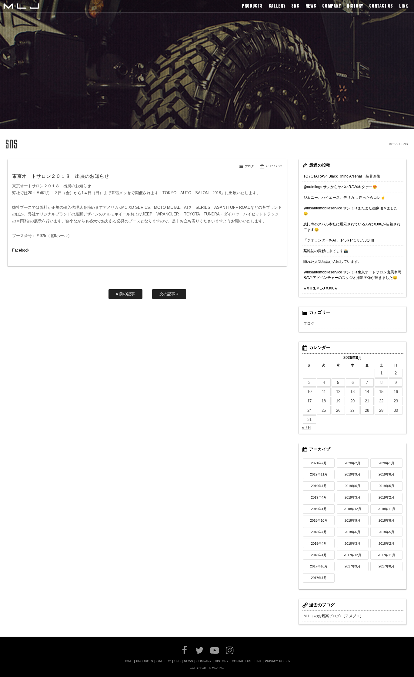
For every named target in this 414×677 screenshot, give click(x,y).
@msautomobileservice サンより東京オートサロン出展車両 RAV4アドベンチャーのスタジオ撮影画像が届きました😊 (352, 275)
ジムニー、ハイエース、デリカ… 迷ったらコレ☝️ (344, 197)
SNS (177, 661)
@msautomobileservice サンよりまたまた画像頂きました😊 (350, 211)
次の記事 (167, 294)
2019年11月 (319, 474)
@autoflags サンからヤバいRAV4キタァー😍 (340, 187)
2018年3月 (352, 543)
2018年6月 (352, 532)
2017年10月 (319, 566)
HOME (128, 661)
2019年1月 (319, 509)
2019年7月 (319, 486)
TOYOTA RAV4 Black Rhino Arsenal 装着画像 (341, 176)
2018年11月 (386, 509)
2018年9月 (352, 520)
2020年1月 (386, 463)
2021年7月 (319, 463)
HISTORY (222, 661)
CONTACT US (241, 661)
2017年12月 (352, 555)
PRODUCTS (144, 661)
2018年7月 (319, 532)
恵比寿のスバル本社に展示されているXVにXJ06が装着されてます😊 (351, 227)
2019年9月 (352, 474)
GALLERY (163, 661)
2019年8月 (386, 474)
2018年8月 (386, 520)
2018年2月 (386, 543)
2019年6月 (352, 486)
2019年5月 (386, 486)
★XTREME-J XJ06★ (320, 288)
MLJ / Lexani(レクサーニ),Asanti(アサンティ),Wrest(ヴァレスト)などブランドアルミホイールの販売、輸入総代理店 (21, 6)
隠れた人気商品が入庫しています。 (332, 261)
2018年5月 (386, 532)
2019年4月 (319, 497)
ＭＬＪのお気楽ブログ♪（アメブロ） (333, 616)
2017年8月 (386, 566)
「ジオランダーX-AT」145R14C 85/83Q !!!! (338, 240)
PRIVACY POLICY (278, 661)
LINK (258, 661)
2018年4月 (319, 543)
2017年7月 (319, 578)
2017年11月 (386, 555)
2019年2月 (386, 497)
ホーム (393, 144)
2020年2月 (352, 463)
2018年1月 (319, 555)
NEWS (188, 661)
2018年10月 (319, 520)
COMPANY (204, 661)
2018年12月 (352, 509)
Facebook (20, 250)
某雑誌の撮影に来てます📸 (325, 251)
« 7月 (306, 427)
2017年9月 (352, 566)
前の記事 (126, 294)
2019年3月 (352, 497)
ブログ (249, 166)
